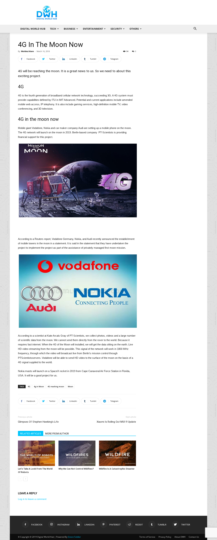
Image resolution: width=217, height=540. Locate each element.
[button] (195, 29)
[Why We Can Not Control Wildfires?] (76, 453)
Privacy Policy (165, 536)
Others (134, 28)
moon (55, 71)
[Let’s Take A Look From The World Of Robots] (36, 453)
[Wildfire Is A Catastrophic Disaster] (117, 453)
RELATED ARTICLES (30, 433)
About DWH (179, 536)
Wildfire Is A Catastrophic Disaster (116, 469)
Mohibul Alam (27, 51)
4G (29, 386)
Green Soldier (74, 536)
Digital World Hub (32, 28)
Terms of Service (147, 536)
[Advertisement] (137, 12)
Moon (70, 386)
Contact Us (194, 536)
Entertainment (93, 28)
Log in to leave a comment (32, 499)
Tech (53, 28)
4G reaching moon (56, 386)
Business (69, 28)
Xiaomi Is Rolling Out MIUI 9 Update (116, 421)
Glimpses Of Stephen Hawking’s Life (38, 421)
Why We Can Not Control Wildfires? (76, 469)
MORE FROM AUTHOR (57, 433)
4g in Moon (39, 386)
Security (116, 28)
